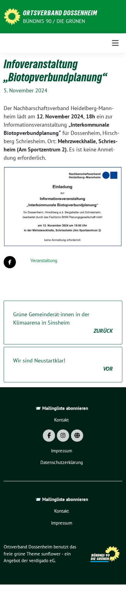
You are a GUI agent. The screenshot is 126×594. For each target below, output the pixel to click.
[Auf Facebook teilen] (10, 262)
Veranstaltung (44, 260)
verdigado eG (42, 560)
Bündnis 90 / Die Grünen (54, 21)
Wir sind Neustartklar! (63, 364)
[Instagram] (63, 435)
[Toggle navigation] (115, 43)
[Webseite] (77, 435)
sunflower (51, 554)
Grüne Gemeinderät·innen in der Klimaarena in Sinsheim (63, 322)
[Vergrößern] (114, 175)
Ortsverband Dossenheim (60, 13)
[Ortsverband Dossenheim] (12, 16)
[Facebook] (49, 435)
